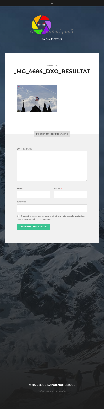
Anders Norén (58, 391)
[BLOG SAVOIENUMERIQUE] (52, 24)
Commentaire (24, 149)
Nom (20, 188)
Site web (21, 202)
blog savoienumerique (57, 384)
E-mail (58, 188)
